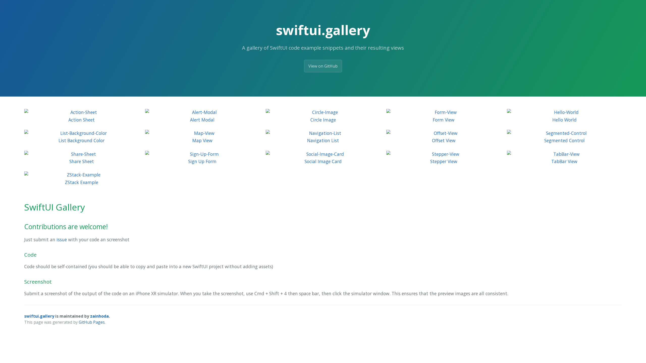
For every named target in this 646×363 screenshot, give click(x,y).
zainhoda (99, 316)
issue (62, 239)
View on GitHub (323, 66)
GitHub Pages (92, 322)
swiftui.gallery (39, 316)
